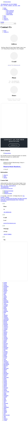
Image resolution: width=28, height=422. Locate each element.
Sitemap (5, 177)
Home (4, 8)
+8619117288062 (7, 234)
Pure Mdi (20, 198)
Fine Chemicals (9, 11)
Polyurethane (9, 13)
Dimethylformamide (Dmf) (12, 199)
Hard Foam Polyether (12, 198)
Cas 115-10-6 (4, 198)
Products (5, 9)
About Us (5, 18)
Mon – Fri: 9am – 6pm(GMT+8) (8, 185)
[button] (14, 145)
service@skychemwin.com (7, 188)
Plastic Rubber (9, 14)
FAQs (4, 17)
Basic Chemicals (10, 10)
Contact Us (6, 19)
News (4, 15)
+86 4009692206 (5, 187)
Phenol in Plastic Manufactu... (12, 166)
